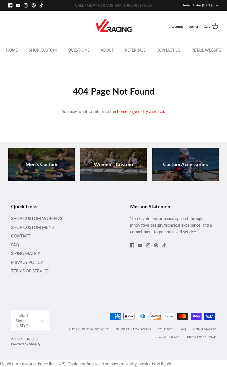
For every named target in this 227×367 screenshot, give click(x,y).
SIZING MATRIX (25, 253)
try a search (153, 111)
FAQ (15, 244)
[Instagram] (26, 5)
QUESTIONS (79, 50)
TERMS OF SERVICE (30, 270)
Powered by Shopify (25, 344)
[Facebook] (10, 5)
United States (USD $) (197, 5)
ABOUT (107, 50)
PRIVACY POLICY (27, 262)
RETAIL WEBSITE (206, 50)
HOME (12, 50)
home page (127, 111)
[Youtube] (18, 5)
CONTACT (20, 235)
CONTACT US (168, 50)
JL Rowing (30, 339)
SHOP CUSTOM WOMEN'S (36, 218)
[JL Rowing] (113, 26)
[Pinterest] (34, 5)
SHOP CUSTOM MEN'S (33, 227)
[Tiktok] (41, 5)
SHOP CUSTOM (43, 50)
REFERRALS (135, 50)
